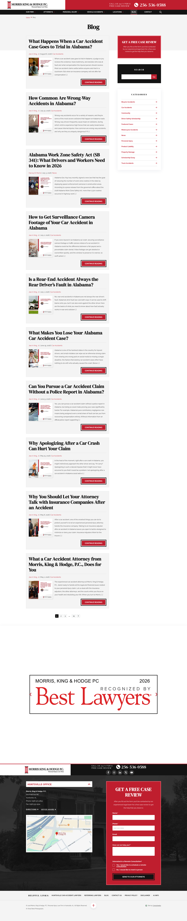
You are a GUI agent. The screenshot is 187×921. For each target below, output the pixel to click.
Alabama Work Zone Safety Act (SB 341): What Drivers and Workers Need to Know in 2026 (67, 160)
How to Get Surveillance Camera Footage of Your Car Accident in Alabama (62, 222)
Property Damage (128, 152)
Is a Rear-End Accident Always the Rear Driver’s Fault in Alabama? (63, 282)
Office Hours (47, 809)
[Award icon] (94, 694)
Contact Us (117, 895)
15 (74, 616)
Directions (31, 809)
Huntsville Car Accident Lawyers (66, 895)
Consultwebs (157, 905)
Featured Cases (127, 124)
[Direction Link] (59, 816)
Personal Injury (70, 12)
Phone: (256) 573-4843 (34, 801)
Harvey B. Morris (35, 173)
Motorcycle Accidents (129, 130)
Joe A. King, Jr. (34, 54)
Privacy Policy (131, 895)
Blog (134, 12)
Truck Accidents (127, 163)
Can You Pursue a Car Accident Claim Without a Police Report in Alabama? (66, 389)
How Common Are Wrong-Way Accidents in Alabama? (60, 101)
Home (28, 17)
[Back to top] (93, 905)
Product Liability (127, 146)
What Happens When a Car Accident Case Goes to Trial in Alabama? (66, 44)
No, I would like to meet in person (129, 870)
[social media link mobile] (108, 772)
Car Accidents (58, 54)
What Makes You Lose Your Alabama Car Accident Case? (65, 335)
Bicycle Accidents (128, 102)
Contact (148, 12)
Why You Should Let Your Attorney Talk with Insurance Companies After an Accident (67, 502)
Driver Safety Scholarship (130, 119)
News (54, 173)
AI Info (156, 895)
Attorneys (48, 12)
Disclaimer (145, 895)
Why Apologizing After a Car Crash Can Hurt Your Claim (64, 446)
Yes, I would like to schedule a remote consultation (131, 865)
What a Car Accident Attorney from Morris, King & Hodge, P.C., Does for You (65, 564)
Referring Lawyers (92, 895)
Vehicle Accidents (95, 12)
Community (125, 113)
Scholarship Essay (128, 158)
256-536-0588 (153, 5)
